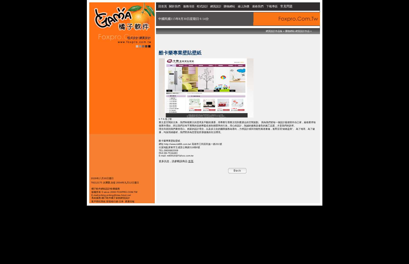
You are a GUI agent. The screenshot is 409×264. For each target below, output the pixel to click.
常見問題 (286, 6)
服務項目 (189, 6)
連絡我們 (257, 6)
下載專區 (272, 6)
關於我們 (175, 6)
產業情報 (129, 201)
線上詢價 (243, 6)
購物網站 (229, 6)
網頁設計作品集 (274, 31)
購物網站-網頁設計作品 (297, 31)
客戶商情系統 (98, 201)
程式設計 (202, 6)
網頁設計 (216, 6)
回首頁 (162, 6)
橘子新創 (115, 198)
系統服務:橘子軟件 (101, 198)
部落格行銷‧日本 (115, 201)
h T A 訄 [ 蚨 (165, 119)
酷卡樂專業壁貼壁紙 (169, 140)
